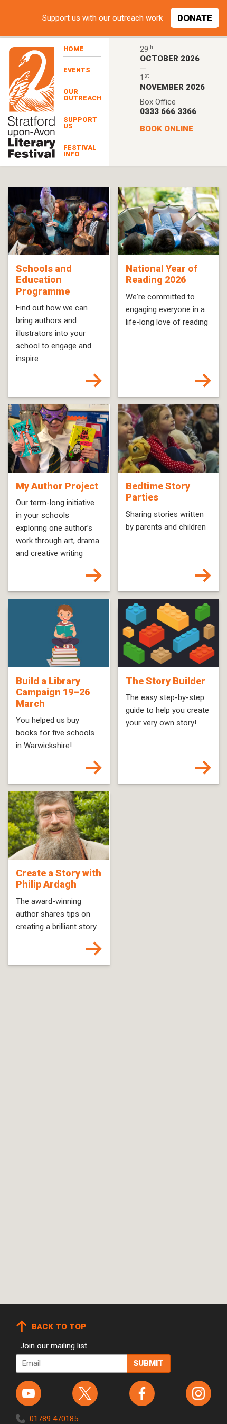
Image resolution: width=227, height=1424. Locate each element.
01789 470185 (54, 1418)
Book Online (166, 129)
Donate (194, 18)
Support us (80, 123)
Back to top (59, 1327)
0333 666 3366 (168, 111)
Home (73, 49)
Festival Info (80, 151)
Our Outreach (82, 95)
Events (76, 70)
